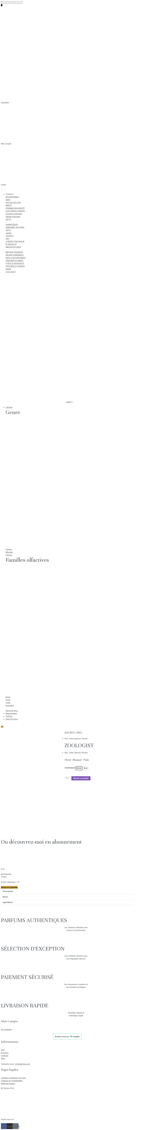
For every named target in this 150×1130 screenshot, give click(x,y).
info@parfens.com (22, 1064)
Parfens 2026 (8, 1088)
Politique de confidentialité (11, 1080)
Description (8, 891)
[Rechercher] (1, 5)
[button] (67, 891)
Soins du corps (12, 719)
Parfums (9, 407)
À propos (4, 1052)
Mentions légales (8, 1083)
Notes (5, 897)
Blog (3, 1058)
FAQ (2, 1050)
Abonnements (11, 713)
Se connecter (6, 1029)
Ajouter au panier (81, 778)
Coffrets (9, 716)
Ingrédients (8, 902)
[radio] (79, 768)
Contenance (70, 767)
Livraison (4, 1055)
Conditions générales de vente (13, 1078)
